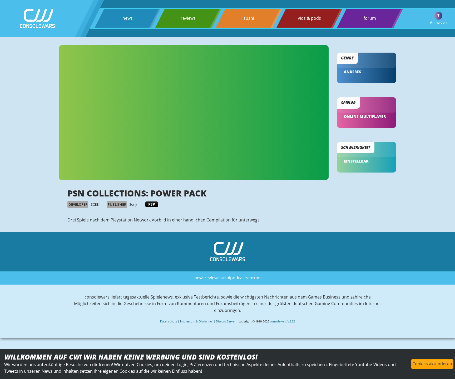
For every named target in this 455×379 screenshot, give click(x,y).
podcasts (239, 278)
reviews (188, 18)
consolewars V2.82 (282, 321)
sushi (249, 18)
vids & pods (309, 18)
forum (370, 18)
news (127, 18)
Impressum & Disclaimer (196, 321)
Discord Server (225, 321)
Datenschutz (168, 321)
